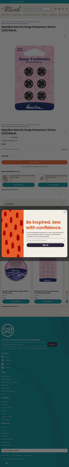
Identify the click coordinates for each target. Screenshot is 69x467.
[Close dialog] (65, 211)
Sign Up (45, 245)
